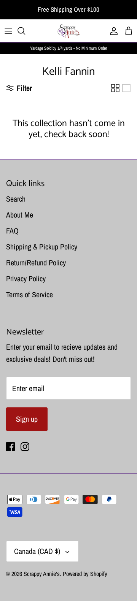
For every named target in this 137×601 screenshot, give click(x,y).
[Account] (112, 30)
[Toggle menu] (8, 30)
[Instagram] (25, 446)
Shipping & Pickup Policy (41, 246)
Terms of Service (29, 294)
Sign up (27, 419)
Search (15, 199)
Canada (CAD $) (37, 551)
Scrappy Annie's (42, 573)
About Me (19, 215)
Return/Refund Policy (36, 262)
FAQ (12, 231)
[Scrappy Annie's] (68, 30)
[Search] (25, 30)
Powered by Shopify (85, 573)
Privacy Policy (26, 278)
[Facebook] (10, 446)
